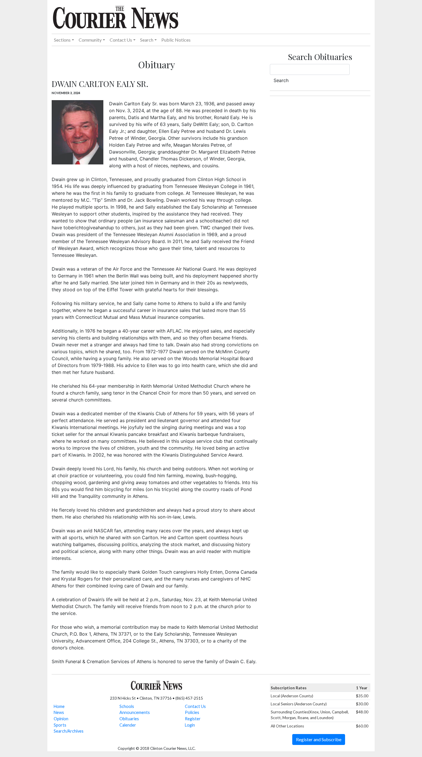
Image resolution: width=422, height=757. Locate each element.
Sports (60, 725)
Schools (126, 706)
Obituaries (129, 718)
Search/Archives (69, 731)
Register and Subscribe (318, 739)
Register (193, 718)
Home (59, 706)
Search (281, 80)
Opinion (61, 718)
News (59, 712)
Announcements (134, 712)
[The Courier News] (115, 16)
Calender (127, 725)
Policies (192, 712)
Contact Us (195, 706)
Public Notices (176, 39)
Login (190, 725)
